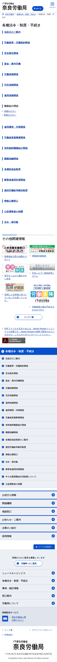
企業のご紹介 (9, 528)
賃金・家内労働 (12, 64)
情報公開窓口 (11, 201)
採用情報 (7, 536)
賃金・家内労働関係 (15, 380)
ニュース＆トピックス (14, 573)
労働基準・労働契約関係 (17, 42)
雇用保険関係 (11, 95)
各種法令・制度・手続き (15, 581)
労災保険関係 (11, 85)
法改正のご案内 (12, 32)
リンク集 (8, 630)
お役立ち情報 (9, 495)
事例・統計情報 (10, 588)
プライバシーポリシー (42, 630)
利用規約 (8, 635)
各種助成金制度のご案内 (17, 440)
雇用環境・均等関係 (14, 127)
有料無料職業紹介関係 (16, 148)
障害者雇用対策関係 (14, 180)
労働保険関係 (11, 74)
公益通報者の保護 (13, 211)
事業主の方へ (10, 115)
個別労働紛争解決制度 (16, 190)
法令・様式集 (11, 222)
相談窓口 (7, 511)
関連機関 (7, 503)
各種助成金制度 (12, 169)
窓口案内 (7, 596)
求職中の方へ (10, 111)
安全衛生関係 (11, 53)
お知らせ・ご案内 (11, 519)
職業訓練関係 (11, 158)
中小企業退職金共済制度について (21, 476)
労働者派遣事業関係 (14, 137)
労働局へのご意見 (29, 563)
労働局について (10, 603)
